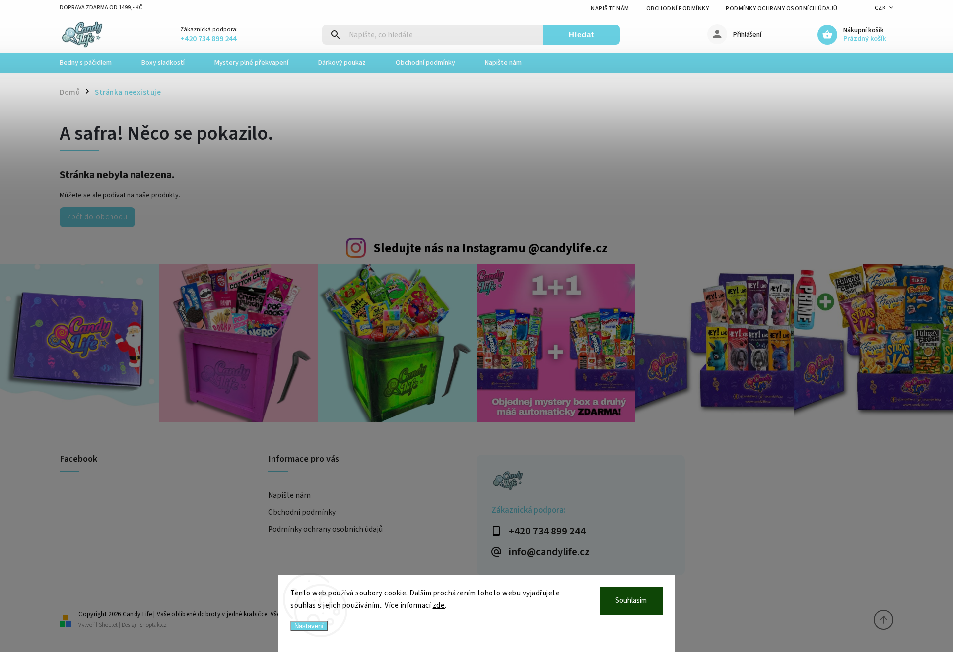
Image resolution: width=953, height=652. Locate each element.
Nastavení (309, 626)
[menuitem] (93, 63)
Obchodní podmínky (677, 8)
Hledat (581, 34)
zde (439, 605)
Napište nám (610, 8)
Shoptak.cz (153, 625)
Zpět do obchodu (97, 216)
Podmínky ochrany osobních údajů (782, 8)
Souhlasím (631, 600)
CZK (880, 8)
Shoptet (108, 625)
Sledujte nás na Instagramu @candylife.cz (490, 248)
